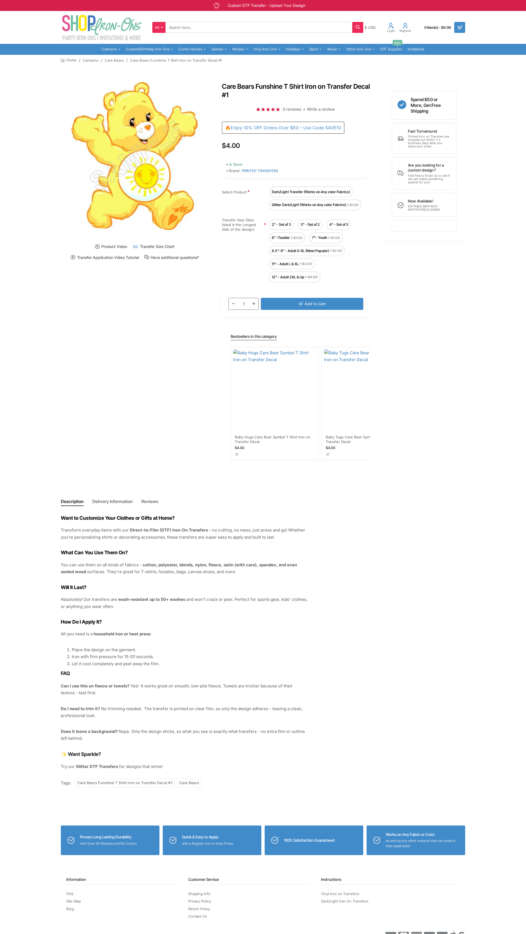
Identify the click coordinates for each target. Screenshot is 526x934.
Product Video (114, 246)
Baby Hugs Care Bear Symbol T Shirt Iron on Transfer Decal (272, 439)
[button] (312, 304)
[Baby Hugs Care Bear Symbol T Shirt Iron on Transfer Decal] (274, 390)
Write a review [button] (321, 109)
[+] (253, 304)
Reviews (149, 501)
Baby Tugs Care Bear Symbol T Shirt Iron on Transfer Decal (363, 439)
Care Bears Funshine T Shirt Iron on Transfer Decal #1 (124, 783)
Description (72, 501)
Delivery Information (112, 501)
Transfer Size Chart (157, 246)
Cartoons (90, 60)
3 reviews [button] (291, 109)
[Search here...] (357, 27)
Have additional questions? (175, 257)
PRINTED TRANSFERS (260, 170)
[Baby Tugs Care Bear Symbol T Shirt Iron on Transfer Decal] (365, 390)
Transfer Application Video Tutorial (108, 257)
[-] (233, 304)
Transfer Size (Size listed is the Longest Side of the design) (239, 225)
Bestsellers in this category (254, 336)
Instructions (331, 879)
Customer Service (203, 879)
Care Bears (114, 60)
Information (76, 879)
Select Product (234, 192)
